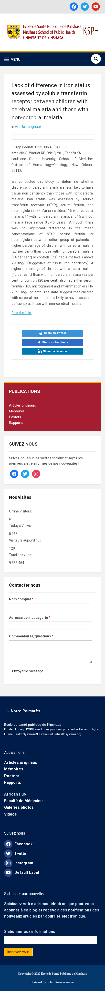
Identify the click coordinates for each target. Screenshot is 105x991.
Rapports (16, 423)
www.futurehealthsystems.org (61, 734)
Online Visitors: (20, 511)
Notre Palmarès (25, 711)
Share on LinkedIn (55, 351)
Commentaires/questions (31, 636)
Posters (15, 417)
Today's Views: (20, 526)
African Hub (15, 794)
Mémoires (17, 411)
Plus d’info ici (21, 313)
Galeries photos (19, 807)
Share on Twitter (55, 333)
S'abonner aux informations (29, 931)
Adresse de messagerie (29, 618)
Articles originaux (22, 405)
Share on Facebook (55, 342)
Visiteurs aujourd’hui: (25, 540)
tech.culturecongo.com (60, 982)
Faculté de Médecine (23, 800)
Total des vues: (21, 555)
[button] (12, 59)
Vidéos (10, 814)
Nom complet (21, 599)
